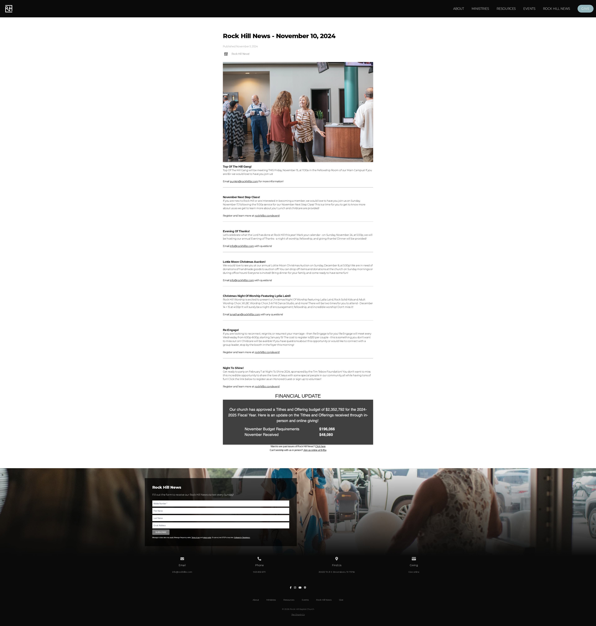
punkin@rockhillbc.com (244, 181)
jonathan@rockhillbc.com (245, 314)
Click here (320, 446)
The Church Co (298, 614)
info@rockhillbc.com (242, 246)
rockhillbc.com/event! (267, 215)
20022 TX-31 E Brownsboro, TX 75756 (337, 572)
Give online (413, 572)
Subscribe (160, 532)
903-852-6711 (259, 572)
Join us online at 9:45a (314, 450)
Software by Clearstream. (242, 537)
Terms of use (196, 537)
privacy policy (207, 537)
